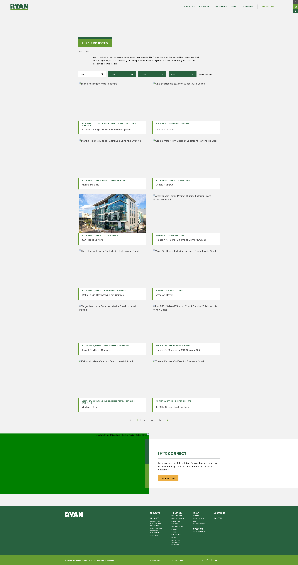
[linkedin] (216, 560)
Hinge (111, 560)
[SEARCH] (295, 11)
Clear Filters (205, 74)
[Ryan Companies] (19, 7)
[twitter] (202, 560)
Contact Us (168, 478)
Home (80, 51)
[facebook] (211, 560)
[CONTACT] (295, 6)
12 (160, 419)
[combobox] (122, 74)
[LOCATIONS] (295, 2)
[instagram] (207, 560)
